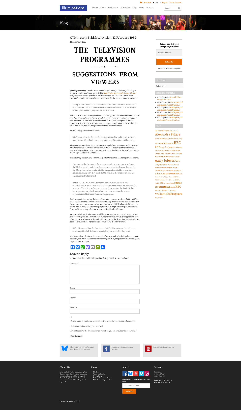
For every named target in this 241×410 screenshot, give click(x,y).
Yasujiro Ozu (159, 197)
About (103, 8)
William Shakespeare (168, 193)
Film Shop (125, 8)
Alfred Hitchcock (161, 139)
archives (164, 143)
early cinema (159, 156)
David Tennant (176, 153)
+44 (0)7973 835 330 (165, 380)
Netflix (157, 183)
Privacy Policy (97, 376)
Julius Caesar (161, 173)
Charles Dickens (161, 150)
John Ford (165, 171)
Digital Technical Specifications (102, 380)
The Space (172, 190)
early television (167, 160)
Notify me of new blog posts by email (87, 326)
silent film (158, 190)
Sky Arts (165, 190)
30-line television (162, 131)
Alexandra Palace (167, 134)
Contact (149, 8)
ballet (171, 143)
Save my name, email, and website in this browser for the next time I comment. (103, 321)
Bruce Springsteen (167, 147)
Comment (74, 263)
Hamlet (170, 164)
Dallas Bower (175, 150)
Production (113, 8)
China (169, 150)
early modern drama (171, 156)
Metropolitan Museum (168, 180)
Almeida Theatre (172, 139)
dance (157, 153)
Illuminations (164, 167)
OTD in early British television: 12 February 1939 (103, 37)
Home (95, 8)
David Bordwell (165, 153)
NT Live (162, 183)
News (141, 8)
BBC (177, 143)
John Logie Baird (175, 171)
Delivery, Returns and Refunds (102, 378)
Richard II (170, 187)
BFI (156, 147)
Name (73, 288)
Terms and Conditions (100, 374)
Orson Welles (170, 183)
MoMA (177, 180)
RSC (178, 186)
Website (73, 307)
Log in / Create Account (171, 3)
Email (73, 298)
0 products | (150, 3)
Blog (134, 8)
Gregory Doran (161, 164)
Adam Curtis (174, 131)
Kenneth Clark (173, 174)
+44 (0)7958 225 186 (164, 382)
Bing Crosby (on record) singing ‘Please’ (120, 93)
